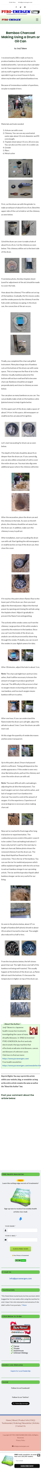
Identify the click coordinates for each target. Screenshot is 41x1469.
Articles (36, 1423)
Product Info (24, 1420)
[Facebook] (16, 7)
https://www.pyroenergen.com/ (15, 1058)
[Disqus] (20, 1130)
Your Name (9, 1226)
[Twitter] (20, 7)
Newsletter (27, 1423)
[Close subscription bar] (39, 1455)
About (14, 1420)
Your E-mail (10, 1236)
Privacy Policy (20, 1440)
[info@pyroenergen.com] (25, 7)
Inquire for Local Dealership (20, 1371)
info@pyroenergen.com (25, 2)
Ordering (17, 1423)
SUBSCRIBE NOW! (20, 1249)
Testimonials (7, 1423)
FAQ (32, 1420)
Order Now (12, 2)
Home (8, 1420)
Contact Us (21, 1426)
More (24, 1305)
